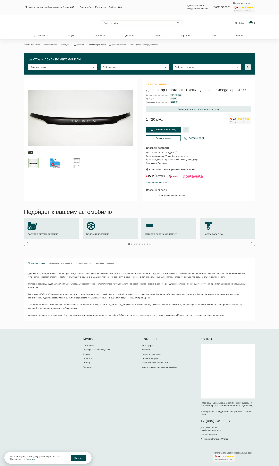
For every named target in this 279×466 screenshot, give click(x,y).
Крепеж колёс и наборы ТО (155, 362)
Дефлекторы (79, 45)
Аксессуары (66, 45)
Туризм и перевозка (151, 354)
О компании (99, 35)
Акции (71, 35)
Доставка (129, 35)
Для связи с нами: (209, 427)
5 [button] (139, 244)
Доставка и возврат (105, 263)
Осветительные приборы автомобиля (160, 367)
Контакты (240, 35)
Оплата (157, 35)
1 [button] (129, 244)
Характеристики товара (60, 263)
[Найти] (178, 23)
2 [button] (131, 244)
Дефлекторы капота (97, 45)
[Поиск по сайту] (141, 23)
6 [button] (142, 244)
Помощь (87, 362)
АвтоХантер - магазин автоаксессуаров (40, 45)
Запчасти (146, 349)
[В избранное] (186, 130)
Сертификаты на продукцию (96, 349)
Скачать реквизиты (209, 434)
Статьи (213, 35)
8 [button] (147, 244)
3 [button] (134, 244)
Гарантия (185, 35)
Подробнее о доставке (157, 182)
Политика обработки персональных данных (234, 453)
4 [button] (136, 244)
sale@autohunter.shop (197, 8)
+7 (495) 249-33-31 (221, 7)
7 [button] (144, 244)
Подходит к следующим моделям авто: (198, 109)
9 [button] (150, 244)
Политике (30, 459)
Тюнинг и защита (150, 358)
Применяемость (83, 263)
